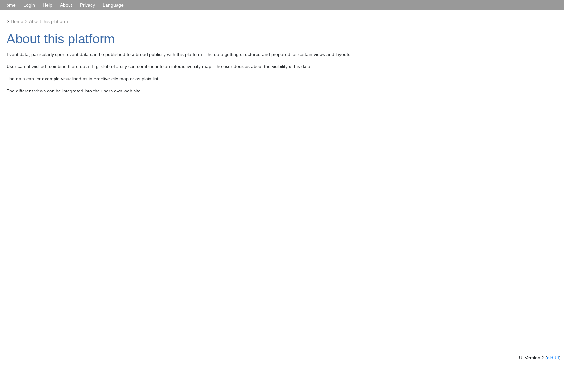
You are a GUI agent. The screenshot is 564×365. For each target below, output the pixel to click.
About (66, 5)
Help (47, 5)
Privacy (87, 5)
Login (29, 5)
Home (9, 5)
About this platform (48, 21)
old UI (553, 357)
